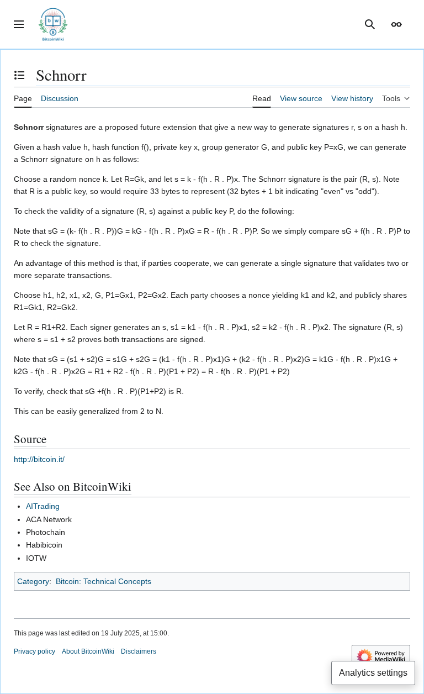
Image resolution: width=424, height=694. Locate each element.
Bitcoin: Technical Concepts (103, 581)
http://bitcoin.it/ (39, 459)
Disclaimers (138, 651)
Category (33, 581)
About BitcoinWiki (88, 651)
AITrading (43, 506)
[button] (19, 24)
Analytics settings (373, 672)
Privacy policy (34, 651)
